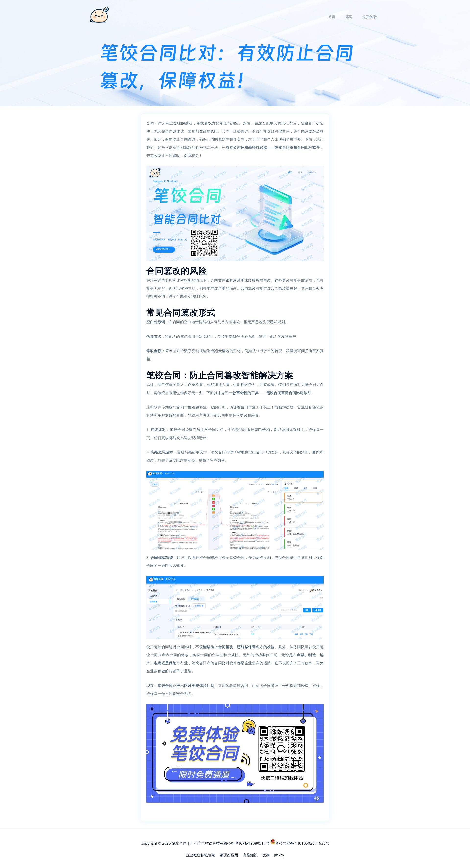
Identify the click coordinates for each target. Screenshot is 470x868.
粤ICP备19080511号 (252, 843)
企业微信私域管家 (200, 854)
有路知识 (250, 854)
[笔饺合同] (99, 16)
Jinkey (279, 854)
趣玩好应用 (229, 854)
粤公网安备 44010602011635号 (302, 843)
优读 (266, 854)
